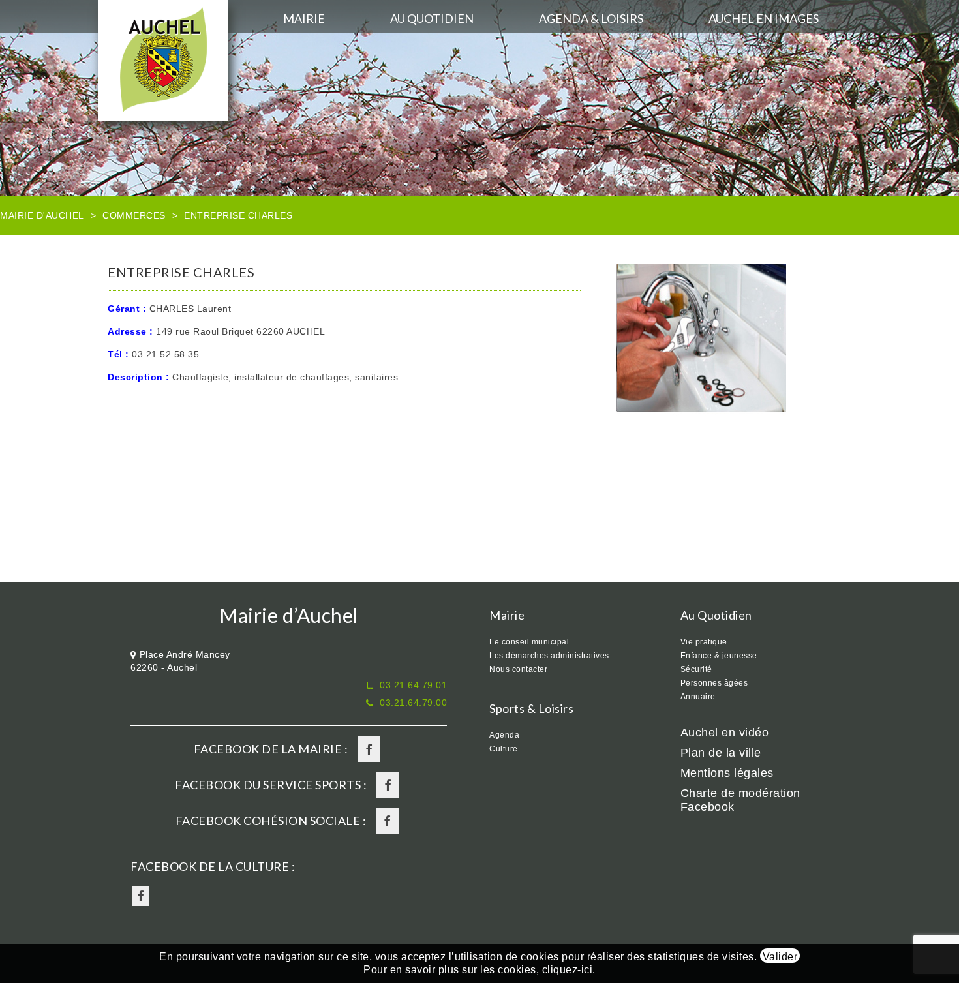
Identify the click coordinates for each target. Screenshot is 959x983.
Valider (780, 956)
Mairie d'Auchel (42, 215)
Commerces (134, 215)
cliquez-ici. (569, 969)
